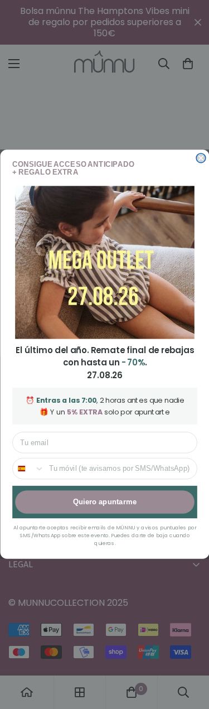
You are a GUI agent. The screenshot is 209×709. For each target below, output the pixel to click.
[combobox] (29, 469)
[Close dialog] (201, 158)
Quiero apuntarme (104, 502)
